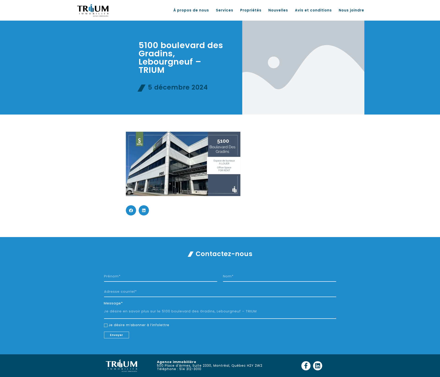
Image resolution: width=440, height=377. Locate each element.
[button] (131, 210)
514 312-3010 (190, 369)
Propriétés (250, 10)
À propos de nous (191, 10)
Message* (113, 303)
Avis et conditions (313, 10)
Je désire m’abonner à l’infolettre (139, 325)
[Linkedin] (317, 365)
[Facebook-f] (306, 365)
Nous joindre (351, 10)
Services (224, 10)
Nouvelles (278, 10)
